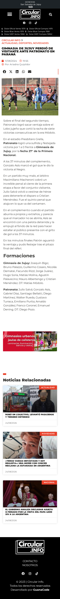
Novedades (41, 43)
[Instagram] (30, 574)
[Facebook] (23, 574)
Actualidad (10, 43)
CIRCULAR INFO (11, 40)
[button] (9, 14)
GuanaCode (41, 589)
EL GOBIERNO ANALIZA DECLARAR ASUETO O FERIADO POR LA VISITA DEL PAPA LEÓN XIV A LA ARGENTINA (29, 511)
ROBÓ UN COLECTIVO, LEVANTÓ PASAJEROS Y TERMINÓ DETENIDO (29, 415)
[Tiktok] (37, 574)
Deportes (25, 43)
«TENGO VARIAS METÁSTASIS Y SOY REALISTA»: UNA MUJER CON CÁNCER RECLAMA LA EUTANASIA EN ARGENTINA (27, 463)
